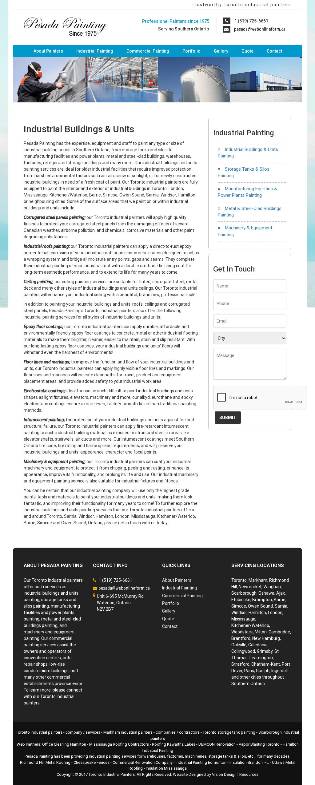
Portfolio (191, 51)
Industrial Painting (94, 51)
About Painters (48, 51)
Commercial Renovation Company (143, 762)
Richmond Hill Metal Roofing (45, 762)
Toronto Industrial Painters (112, 774)
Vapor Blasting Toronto (259, 744)
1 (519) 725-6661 (251, 20)
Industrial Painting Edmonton (201, 762)
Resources (248, 774)
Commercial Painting (147, 51)
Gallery (221, 51)
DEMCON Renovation (217, 744)
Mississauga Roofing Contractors (119, 744)
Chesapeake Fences (92, 762)
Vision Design (224, 774)
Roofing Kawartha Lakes (173, 744)
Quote (247, 51)
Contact (274, 51)
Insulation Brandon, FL (249, 762)
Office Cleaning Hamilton (64, 744)
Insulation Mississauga (166, 768)
